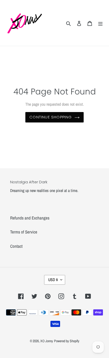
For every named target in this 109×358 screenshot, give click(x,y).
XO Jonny (46, 341)
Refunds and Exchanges (29, 218)
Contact (16, 246)
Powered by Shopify (66, 341)
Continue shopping (50, 117)
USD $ (53, 279)
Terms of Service (23, 232)
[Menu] (100, 23)
